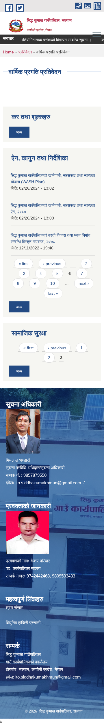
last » (53, 293)
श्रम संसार (14, 607)
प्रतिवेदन (25, 52)
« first (23, 263)
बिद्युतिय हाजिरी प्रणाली (23, 622)
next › (84, 283)
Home (8, 52)
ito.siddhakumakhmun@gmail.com (48, 482)
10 (52, 283)
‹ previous (52, 263)
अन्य (19, 132)
